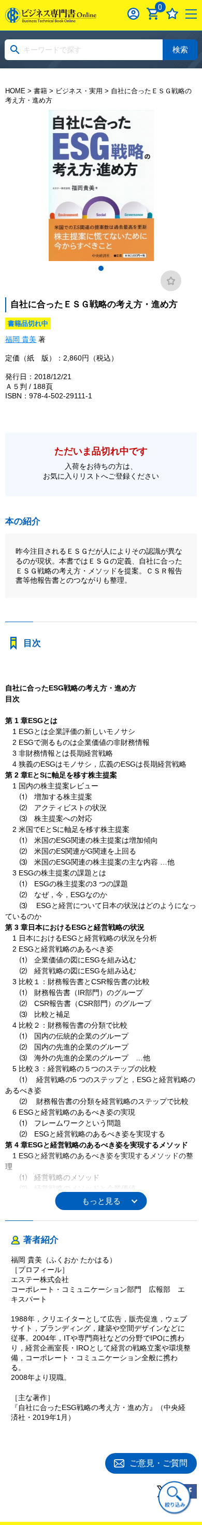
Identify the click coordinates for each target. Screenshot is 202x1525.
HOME (15, 91)
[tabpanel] (101, 185)
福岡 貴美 (20, 339)
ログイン (133, 14)
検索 (180, 49)
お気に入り (172, 14)
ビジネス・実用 (79, 91)
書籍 (40, 91)
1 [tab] (101, 268)
